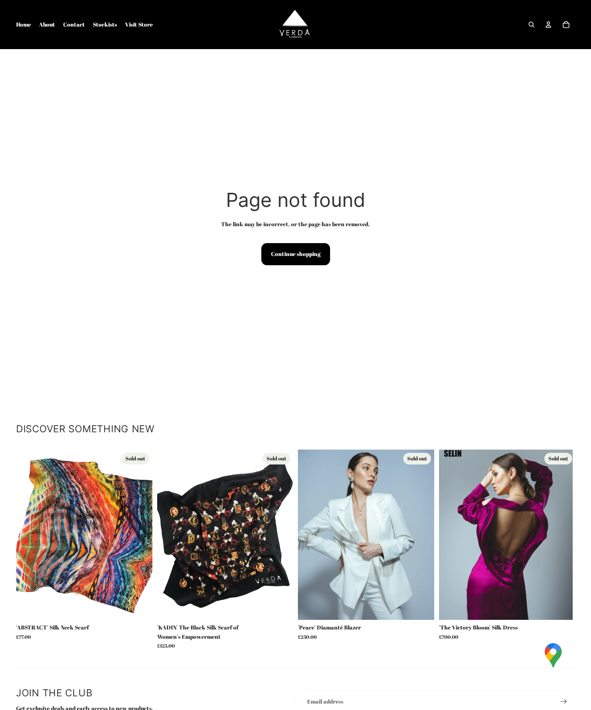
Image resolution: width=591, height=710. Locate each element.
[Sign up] (563, 701)
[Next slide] (563, 535)
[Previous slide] (451, 535)
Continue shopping (295, 254)
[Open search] (531, 24)
